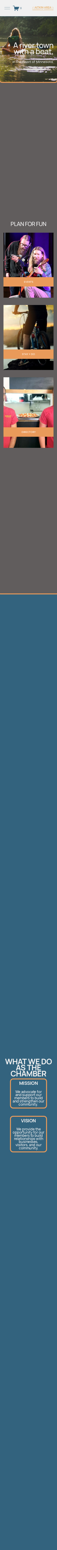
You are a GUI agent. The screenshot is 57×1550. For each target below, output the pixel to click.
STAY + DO (28, 354)
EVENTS (28, 282)
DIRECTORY (29, 432)
